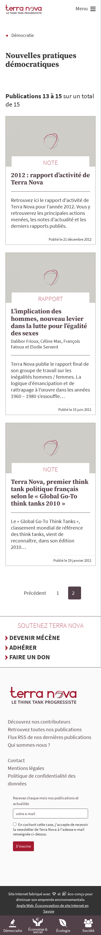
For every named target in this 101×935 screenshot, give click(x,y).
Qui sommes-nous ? (29, 745)
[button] (92, 9)
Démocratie (22, 35)
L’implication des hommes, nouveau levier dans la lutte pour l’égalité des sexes (49, 322)
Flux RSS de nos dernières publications (49, 737)
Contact (16, 760)
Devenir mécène (34, 637)
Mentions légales (26, 768)
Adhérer (23, 647)
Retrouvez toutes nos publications (45, 729)
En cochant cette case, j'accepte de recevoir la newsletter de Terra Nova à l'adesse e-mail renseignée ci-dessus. (50, 829)
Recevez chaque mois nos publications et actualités (45, 800)
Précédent (35, 593)
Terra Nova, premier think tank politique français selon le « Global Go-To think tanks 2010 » (50, 493)
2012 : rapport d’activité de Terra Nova (50, 178)
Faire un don (29, 657)
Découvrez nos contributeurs (39, 721)
